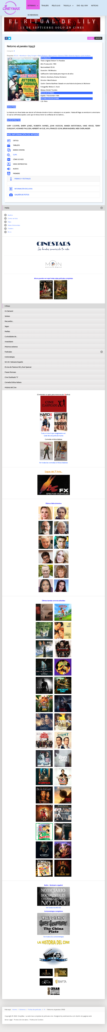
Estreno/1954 (62, 56)
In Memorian (33, 15)
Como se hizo (13, 218)
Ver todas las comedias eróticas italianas (53, 463)
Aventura (23, 56)
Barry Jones (53, 56)
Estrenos (31, 6)
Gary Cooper (32, 56)
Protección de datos (21, 1020)
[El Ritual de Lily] (52, 24)
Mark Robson (42, 56)
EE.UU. (16, 56)
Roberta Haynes (74, 56)
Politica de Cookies (36, 1020)
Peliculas (56, 6)
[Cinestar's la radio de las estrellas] (53, 246)
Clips (9, 222)
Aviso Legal (9, 1020)
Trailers (45, 6)
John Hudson (85, 56)
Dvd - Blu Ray (82, 6)
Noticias (94, 6)
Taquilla (67, 6)
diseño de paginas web (84, 1016)
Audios (10, 215)
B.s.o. (10, 232)
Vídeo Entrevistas (14, 225)
